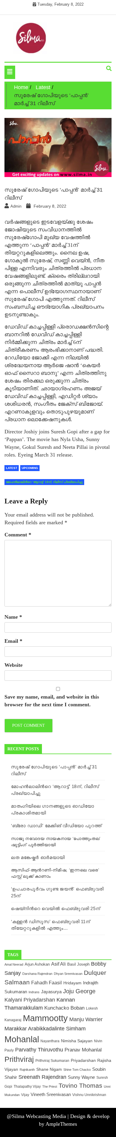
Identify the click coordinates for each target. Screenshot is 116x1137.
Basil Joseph (78, 964)
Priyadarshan (83, 1060)
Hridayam (72, 982)
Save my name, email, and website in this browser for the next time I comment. (51, 701)
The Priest (49, 1086)
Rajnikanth (27, 1069)
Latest (11, 468)
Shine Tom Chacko (77, 1069)
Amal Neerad (13, 964)
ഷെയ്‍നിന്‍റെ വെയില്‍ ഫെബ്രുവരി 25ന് (55, 908)
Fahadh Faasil (46, 982)
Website (13, 665)
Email (13, 641)
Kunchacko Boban (64, 1008)
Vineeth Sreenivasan (51, 1094)
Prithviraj (19, 1059)
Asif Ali (58, 964)
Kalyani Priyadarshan (29, 1000)
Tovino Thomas (80, 1085)
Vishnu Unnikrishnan (89, 1095)
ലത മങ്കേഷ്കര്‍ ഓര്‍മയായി (38, 857)
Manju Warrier (86, 1019)
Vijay (25, 1095)
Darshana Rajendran (37, 973)
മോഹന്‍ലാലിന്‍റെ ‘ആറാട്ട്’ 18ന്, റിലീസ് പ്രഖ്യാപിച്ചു (44, 482)
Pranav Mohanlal (83, 1050)
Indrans (34, 992)
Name (13, 617)
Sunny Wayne (81, 1077)
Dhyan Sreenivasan (68, 973)
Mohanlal (21, 1039)
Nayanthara (49, 1041)
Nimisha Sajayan (77, 1040)
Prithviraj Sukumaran (52, 1060)
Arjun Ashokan (37, 964)
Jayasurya (51, 991)
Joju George (79, 991)
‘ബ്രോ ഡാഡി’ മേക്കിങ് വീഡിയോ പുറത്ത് (56, 825)
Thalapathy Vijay (27, 1086)
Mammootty (45, 1018)
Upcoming (30, 468)
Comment (17, 535)
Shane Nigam (49, 1069)
